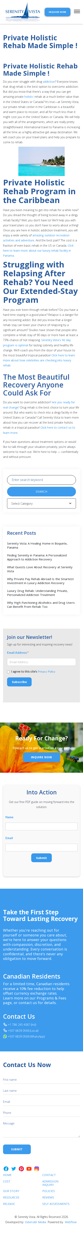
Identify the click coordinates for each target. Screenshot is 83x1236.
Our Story (11, 1191)
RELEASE (9, 1204)
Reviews (48, 1197)
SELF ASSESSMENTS (51, 1204)
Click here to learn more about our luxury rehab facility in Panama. (38, 250)
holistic (29, 97)
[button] (75, 12)
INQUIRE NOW (57, 11)
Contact (49, 1175)
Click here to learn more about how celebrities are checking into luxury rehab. (39, 360)
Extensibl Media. (36, 1222)
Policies (48, 1191)
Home (7, 1175)
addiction (49, 81)
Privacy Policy (46, 671)
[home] (22, 12)
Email (9, 838)
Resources (11, 1197)
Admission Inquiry (50, 1183)
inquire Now (41, 757)
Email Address (18, 652)
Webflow (71, 1222)
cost (6, 1181)
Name (9, 817)
